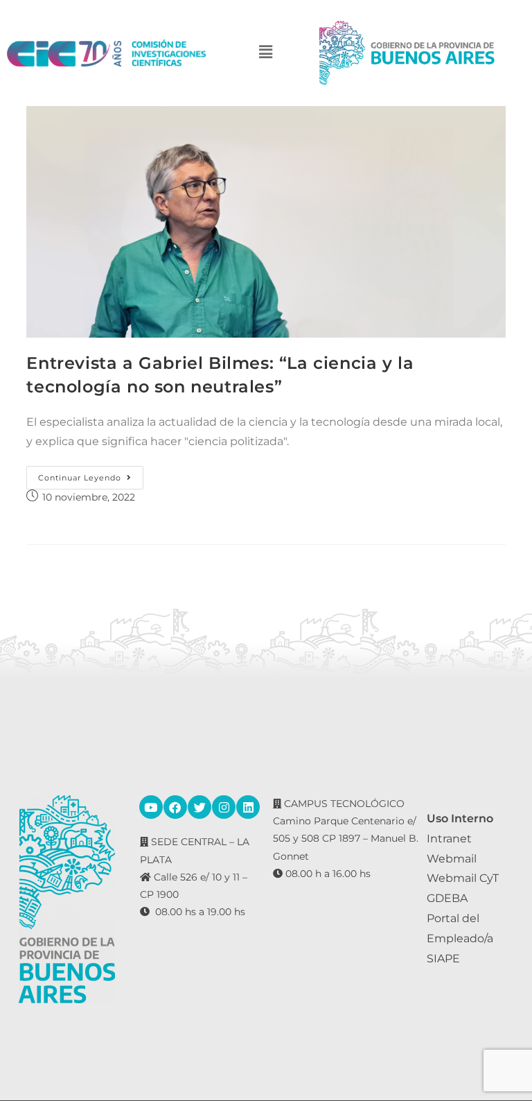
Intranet (449, 838)
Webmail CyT (463, 878)
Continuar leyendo (90, 474)
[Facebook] (175, 807)
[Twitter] (199, 807)
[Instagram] (224, 807)
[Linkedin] (248, 807)
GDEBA (447, 898)
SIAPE (443, 958)
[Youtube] (151, 807)
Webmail (452, 858)
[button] (266, 53)
